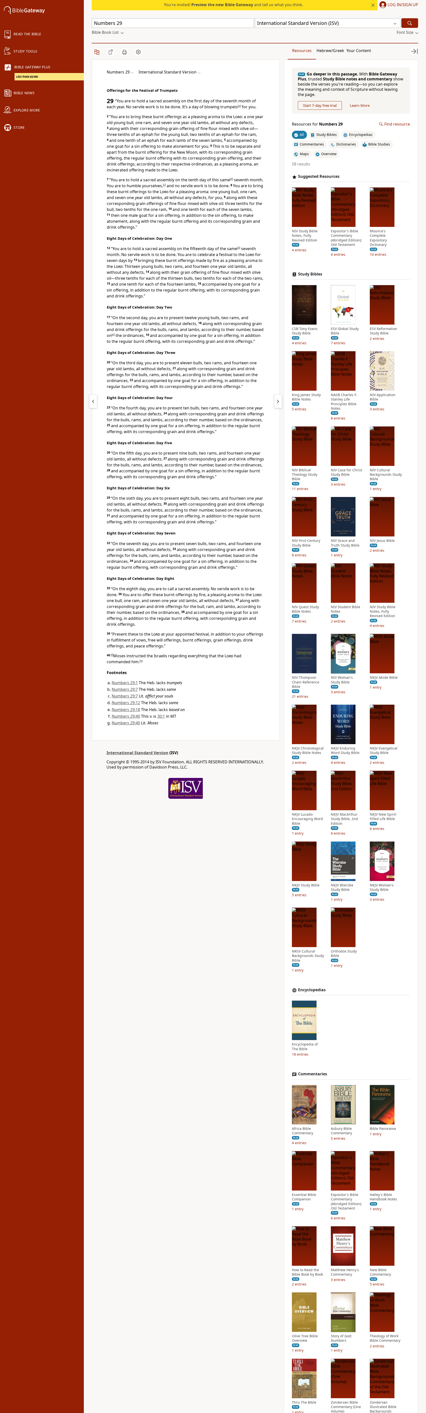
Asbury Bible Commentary (341, 1130)
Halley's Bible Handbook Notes (383, 1197)
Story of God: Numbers (341, 1338)
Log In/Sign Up (403, 4)
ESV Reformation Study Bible (383, 331)
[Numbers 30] (278, 401)
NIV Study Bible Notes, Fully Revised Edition (305, 235)
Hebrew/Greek (330, 50)
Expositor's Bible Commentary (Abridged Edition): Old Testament (346, 238)
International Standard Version (137, 752)
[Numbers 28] (93, 401)
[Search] (409, 23)
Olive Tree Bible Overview (305, 1338)
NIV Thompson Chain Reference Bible (305, 682)
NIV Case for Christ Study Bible (346, 472)
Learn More (360, 105)
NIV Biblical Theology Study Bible (304, 474)
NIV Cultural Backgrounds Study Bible (386, 474)
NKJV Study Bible (306, 885)
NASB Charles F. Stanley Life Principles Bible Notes (344, 402)
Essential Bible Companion (304, 1197)
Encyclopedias (312, 989)
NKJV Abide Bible (384, 678)
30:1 (161, 716)
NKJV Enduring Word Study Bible (345, 750)
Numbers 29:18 (126, 709)
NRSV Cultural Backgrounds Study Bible (308, 956)
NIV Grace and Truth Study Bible (345, 543)
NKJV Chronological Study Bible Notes (308, 750)
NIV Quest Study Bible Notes (305, 609)
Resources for (317, 124)
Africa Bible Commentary (302, 1130)
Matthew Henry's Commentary (345, 1272)
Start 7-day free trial (320, 105)
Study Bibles (310, 274)
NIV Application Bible (382, 397)
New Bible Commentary (380, 1272)
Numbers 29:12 (126, 702)
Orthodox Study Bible (344, 953)
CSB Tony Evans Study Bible (305, 331)
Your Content (358, 50)
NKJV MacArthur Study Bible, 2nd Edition (344, 819)
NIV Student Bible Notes (345, 609)
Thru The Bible (304, 1402)
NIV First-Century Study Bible (306, 543)
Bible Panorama (383, 1128)
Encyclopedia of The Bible (305, 1046)
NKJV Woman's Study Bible (382, 887)
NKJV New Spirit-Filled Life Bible (383, 816)
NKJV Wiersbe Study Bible (342, 887)
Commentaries (312, 1074)
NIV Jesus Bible (382, 541)
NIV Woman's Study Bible (342, 680)
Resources (302, 50)
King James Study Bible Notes (306, 397)
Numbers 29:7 (125, 689)
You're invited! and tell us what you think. (233, 4)
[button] (397, 5)
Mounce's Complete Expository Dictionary (378, 238)
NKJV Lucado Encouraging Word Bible (307, 819)
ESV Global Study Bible (345, 331)
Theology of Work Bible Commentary (385, 1338)
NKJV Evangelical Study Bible (383, 750)
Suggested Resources (318, 176)
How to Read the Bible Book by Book (307, 1272)
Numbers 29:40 (126, 716)
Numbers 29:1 (125, 682)
